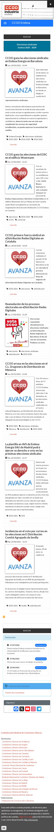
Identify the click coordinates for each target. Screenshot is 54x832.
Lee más (13, 144)
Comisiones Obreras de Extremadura (17, 774)
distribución (24, 429)
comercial (21, 220)
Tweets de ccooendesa (14, 692)
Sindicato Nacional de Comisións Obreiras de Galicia (23, 777)
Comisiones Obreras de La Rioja (15, 780)
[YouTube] (27, 707)
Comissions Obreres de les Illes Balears (18, 750)
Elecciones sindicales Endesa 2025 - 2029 (27, 46)
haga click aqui (25, 816)
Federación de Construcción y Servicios (18, 801)
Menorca (12, 429)
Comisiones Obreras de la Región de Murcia (19, 789)
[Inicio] (11, 10)
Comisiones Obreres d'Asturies (15, 747)
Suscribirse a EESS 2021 (4, 617)
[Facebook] (15, 707)
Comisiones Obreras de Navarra (15, 792)
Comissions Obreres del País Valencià (17, 795)
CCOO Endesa (21, 22)
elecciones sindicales (33, 136)
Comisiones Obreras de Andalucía (15, 741)
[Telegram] (38, 707)
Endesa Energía (15, 136)
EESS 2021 (13, 139)
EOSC (11, 220)
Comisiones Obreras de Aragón (15, 744)
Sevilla (23, 605)
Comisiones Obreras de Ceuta (14, 768)
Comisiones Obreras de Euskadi (15, 771)
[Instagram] (33, 707)
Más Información (31, 820)
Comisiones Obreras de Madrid (14, 783)
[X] (21, 707)
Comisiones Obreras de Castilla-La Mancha (19, 762)
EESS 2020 (25, 139)
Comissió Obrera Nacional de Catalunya (18, 765)
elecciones (13, 217)
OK (3, 828)
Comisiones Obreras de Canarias (15, 753)
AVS (23, 516)
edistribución (39, 289)
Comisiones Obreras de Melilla (14, 786)
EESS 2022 (38, 139)
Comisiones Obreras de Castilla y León (17, 759)
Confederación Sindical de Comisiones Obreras (21, 733)
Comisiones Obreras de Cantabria (15, 756)
